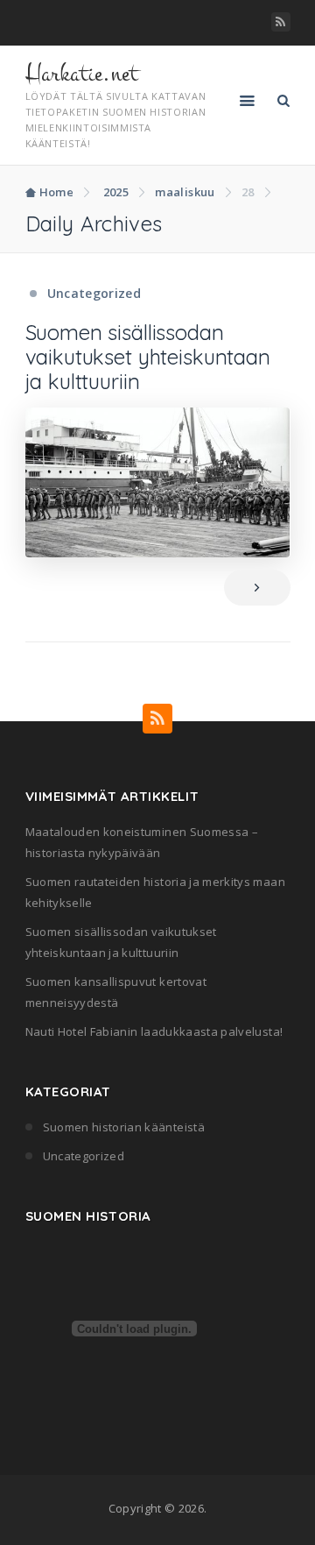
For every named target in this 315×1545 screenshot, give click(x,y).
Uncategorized (94, 293)
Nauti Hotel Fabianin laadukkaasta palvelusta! (154, 1031)
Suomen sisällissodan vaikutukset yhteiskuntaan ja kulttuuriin (147, 356)
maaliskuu (184, 192)
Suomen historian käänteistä (124, 1127)
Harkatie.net (81, 74)
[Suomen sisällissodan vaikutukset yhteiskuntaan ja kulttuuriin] (157, 482)
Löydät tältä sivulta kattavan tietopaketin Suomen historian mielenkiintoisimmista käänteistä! (115, 119)
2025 (116, 192)
